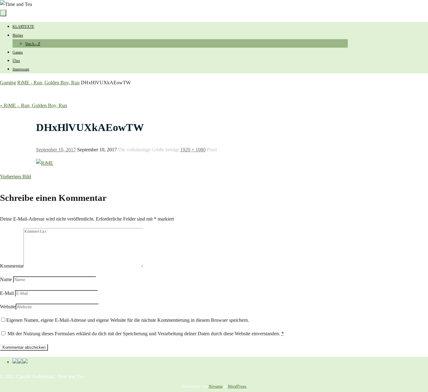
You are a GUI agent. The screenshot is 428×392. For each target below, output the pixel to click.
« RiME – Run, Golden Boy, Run (33, 105)
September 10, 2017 (56, 149)
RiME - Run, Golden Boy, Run (48, 82)
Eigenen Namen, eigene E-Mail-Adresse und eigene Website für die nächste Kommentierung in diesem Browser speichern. (127, 320)
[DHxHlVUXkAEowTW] (44, 163)
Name (6, 279)
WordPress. (237, 386)
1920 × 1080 (193, 149)
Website (8, 306)
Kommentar (11, 266)
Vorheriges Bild (15, 176)
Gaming (8, 82)
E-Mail (7, 293)
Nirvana (216, 386)
